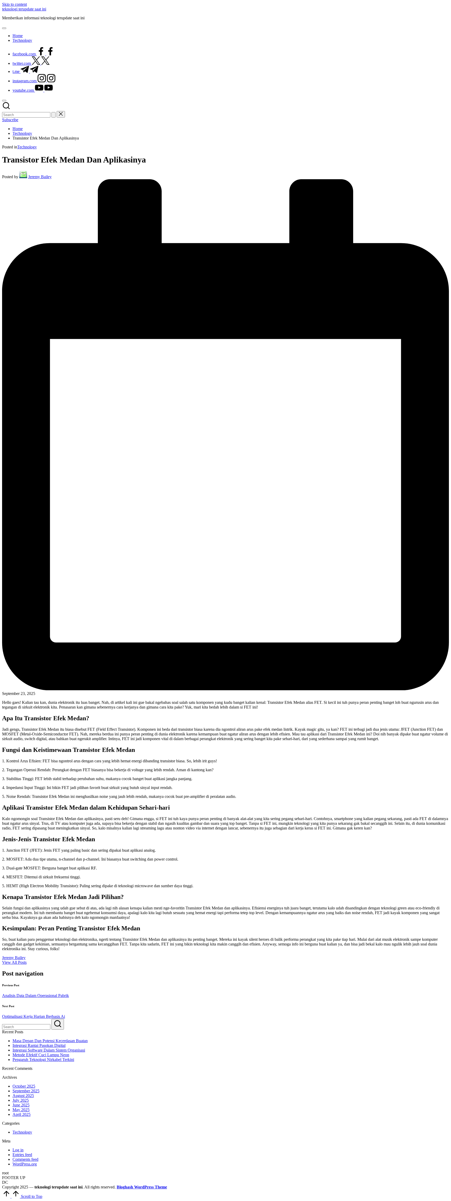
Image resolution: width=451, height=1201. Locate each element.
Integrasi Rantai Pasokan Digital (39, 1045)
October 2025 (24, 1086)
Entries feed (22, 1154)
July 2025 (21, 1100)
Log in (18, 1150)
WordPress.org (25, 1164)
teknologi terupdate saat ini (24, 9)
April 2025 (22, 1114)
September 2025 (26, 1091)
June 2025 (21, 1105)
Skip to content (14, 4)
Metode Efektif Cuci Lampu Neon (41, 1055)
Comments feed (25, 1159)
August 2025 (23, 1095)
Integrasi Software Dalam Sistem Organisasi (49, 1050)
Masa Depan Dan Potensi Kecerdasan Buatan (50, 1040)
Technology (27, 147)
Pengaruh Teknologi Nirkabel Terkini (43, 1059)
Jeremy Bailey (14, 957)
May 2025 (21, 1109)
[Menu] (4, 28)
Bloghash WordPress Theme (142, 1187)
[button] (53, 115)
